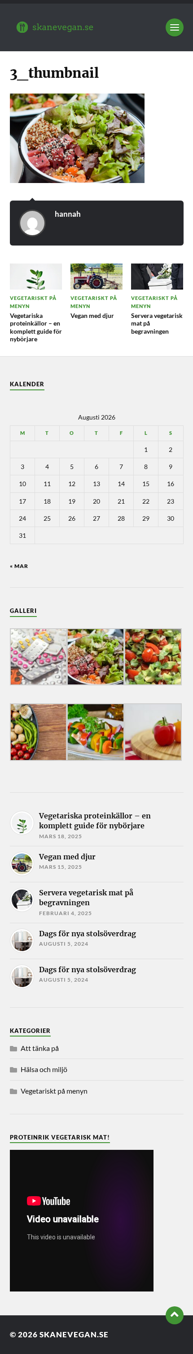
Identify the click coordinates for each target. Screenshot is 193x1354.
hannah (68, 214)
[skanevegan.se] (97, 27)
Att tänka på (40, 1048)
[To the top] (175, 1315)
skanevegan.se (74, 1334)
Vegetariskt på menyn (54, 1090)
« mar (19, 566)
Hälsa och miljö (44, 1069)
